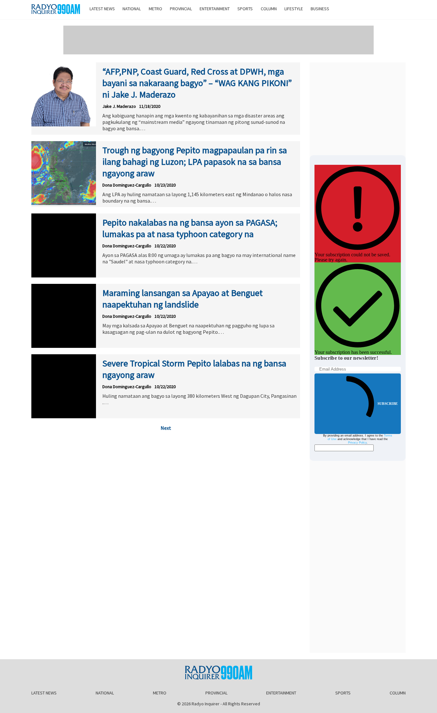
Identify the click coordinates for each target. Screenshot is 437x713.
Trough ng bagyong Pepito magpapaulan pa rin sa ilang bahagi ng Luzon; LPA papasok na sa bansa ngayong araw (194, 161)
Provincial (181, 9)
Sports (245, 9)
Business (320, 9)
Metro (155, 9)
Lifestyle (293, 9)
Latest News (102, 9)
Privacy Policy (357, 442)
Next (166, 428)
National (132, 9)
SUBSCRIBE (387, 403)
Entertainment (215, 9)
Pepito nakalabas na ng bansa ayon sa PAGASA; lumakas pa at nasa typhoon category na (189, 228)
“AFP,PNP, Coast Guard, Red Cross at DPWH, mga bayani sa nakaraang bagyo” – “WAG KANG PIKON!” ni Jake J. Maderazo (197, 83)
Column (269, 9)
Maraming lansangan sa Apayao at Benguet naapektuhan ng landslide (182, 298)
